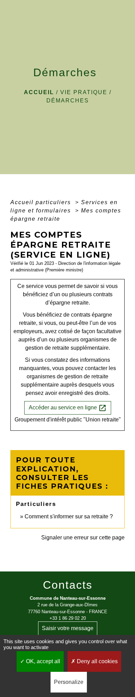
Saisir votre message (67, 628)
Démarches (67, 100)
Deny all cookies (96, 661)
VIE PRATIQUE (83, 92)
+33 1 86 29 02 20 (68, 618)
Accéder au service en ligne (68, 408)
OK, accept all (42, 661)
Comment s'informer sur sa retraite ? (69, 516)
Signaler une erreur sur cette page (83, 537)
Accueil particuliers (41, 202)
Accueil (39, 92)
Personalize (68, 682)
